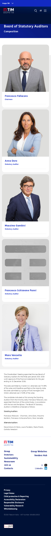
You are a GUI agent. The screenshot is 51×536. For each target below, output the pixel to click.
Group (7, 451)
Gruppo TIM (6, 3)
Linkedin (39, 468)
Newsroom (9, 461)
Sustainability (11, 458)
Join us (7, 465)
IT (41, 11)
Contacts (8, 468)
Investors (8, 454)
